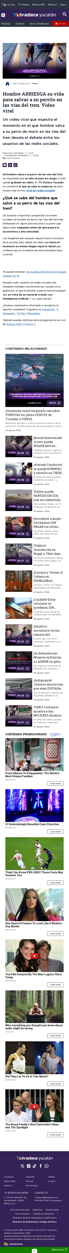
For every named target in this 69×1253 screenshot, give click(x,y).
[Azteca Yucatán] (34, 15)
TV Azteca (23, 4)
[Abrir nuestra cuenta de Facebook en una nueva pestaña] (41, 1166)
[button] (34, 1251)
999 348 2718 (41, 1200)
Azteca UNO (38, 4)
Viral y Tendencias (39, 23)
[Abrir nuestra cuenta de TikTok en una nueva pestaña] (34, 1166)
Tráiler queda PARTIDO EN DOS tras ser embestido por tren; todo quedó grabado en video (48, 500)
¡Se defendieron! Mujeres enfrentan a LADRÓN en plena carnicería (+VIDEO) (48, 659)
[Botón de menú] (3, 15)
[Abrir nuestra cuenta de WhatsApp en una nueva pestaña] (47, 1166)
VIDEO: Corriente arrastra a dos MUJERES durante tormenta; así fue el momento (47, 715)
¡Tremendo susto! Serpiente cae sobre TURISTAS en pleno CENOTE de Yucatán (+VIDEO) (32, 415)
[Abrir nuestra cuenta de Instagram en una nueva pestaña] (28, 1166)
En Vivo (62, 23)
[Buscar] (65, 14)
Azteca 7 (52, 4)
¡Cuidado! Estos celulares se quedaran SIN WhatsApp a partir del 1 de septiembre (47, 607)
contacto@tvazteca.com (46, 1197)
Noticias (5, 23)
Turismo (19, 23)
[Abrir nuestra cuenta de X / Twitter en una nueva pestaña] (22, 1166)
